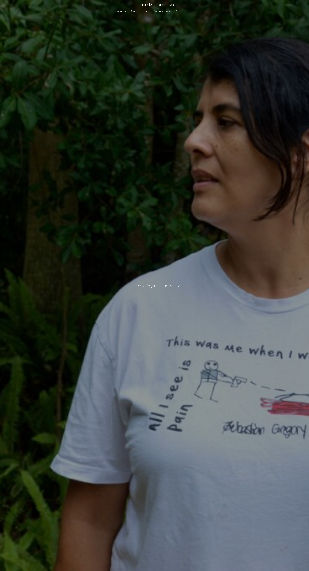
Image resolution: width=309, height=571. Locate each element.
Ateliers (179, 11)
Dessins (192, 11)
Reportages (119, 11)
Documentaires (138, 11)
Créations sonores (161, 11)
